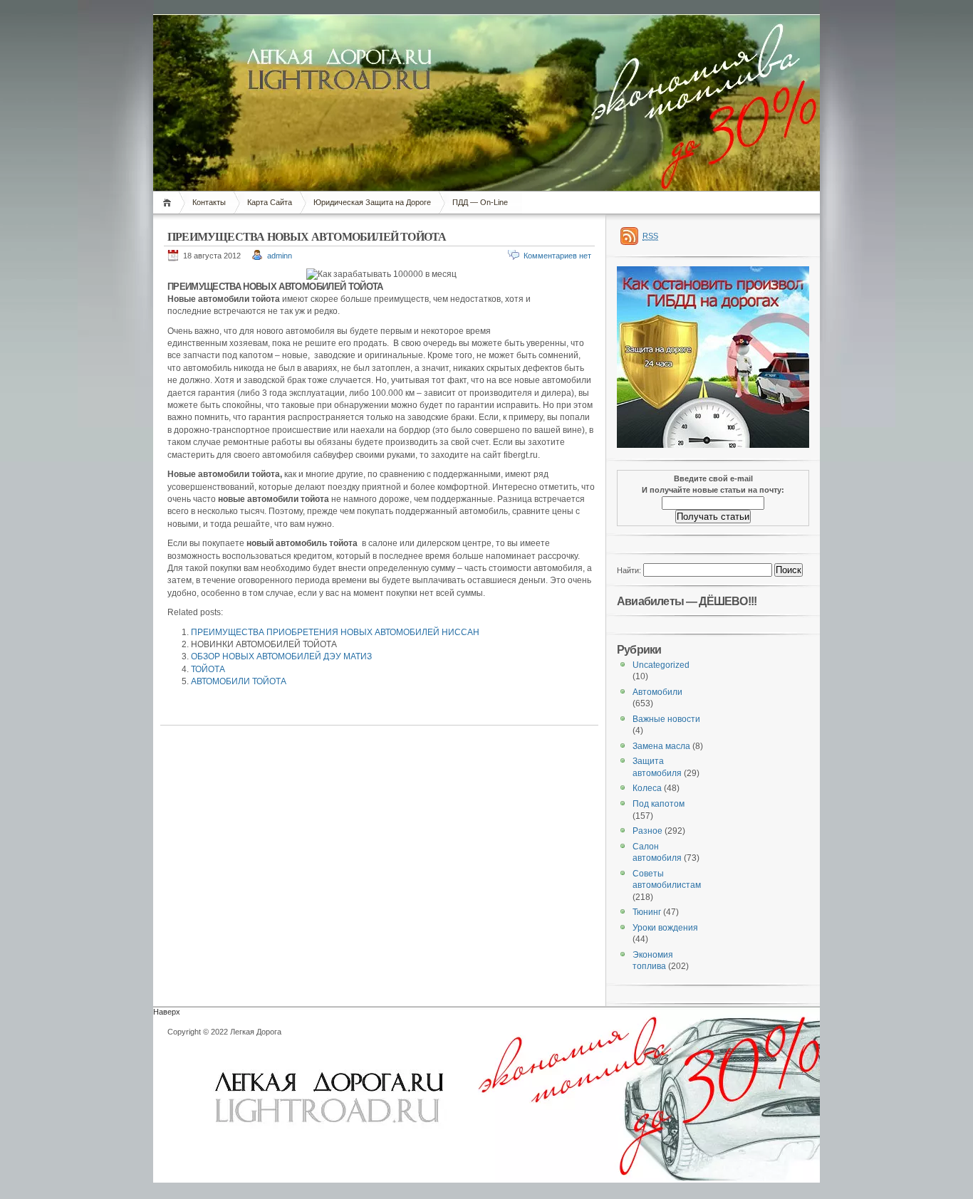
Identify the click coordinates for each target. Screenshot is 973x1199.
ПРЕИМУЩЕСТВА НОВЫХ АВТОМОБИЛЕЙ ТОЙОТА (306, 237)
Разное (647, 831)
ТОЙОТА (208, 669)
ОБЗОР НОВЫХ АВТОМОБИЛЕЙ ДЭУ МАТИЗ (281, 656)
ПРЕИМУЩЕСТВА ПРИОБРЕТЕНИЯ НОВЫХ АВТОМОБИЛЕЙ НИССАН (335, 632)
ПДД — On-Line (480, 202)
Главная (169, 203)
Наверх (166, 1011)
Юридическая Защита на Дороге (372, 202)
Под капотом (659, 804)
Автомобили (657, 692)
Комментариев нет (557, 255)
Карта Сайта (269, 202)
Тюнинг (647, 912)
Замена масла (661, 746)
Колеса (647, 788)
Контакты (209, 202)
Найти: (629, 570)
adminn (279, 255)
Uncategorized (661, 665)
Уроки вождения (665, 928)
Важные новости (666, 719)
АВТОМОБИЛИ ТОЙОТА (238, 681)
